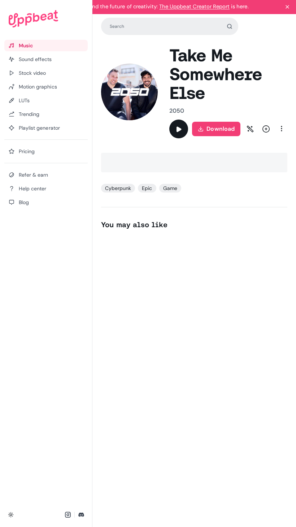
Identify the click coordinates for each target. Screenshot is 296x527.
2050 (176, 111)
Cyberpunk (118, 188)
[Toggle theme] (11, 515)
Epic (147, 188)
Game (170, 188)
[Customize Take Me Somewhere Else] (250, 129)
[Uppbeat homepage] (46, 18)
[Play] (178, 129)
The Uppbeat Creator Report (194, 6)
